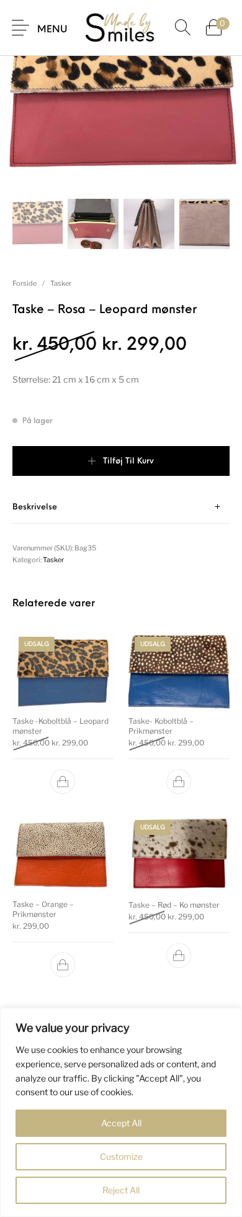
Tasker (60, 283)
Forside (24, 283)
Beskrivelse (34, 507)
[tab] (121, 507)
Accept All (121, 1123)
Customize (121, 1156)
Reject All (121, 1190)
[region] (121, 1112)
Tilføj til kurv (128, 461)
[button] (63, 781)
